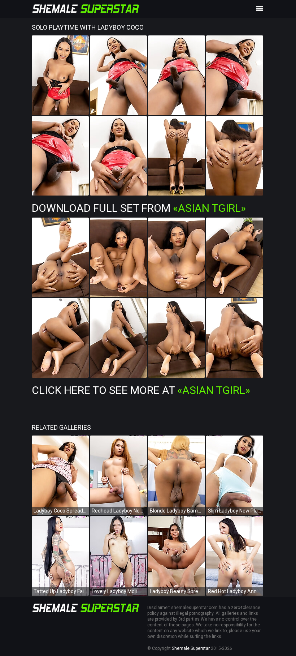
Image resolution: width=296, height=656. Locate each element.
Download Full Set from (139, 208)
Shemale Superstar (191, 648)
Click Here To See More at (141, 390)
